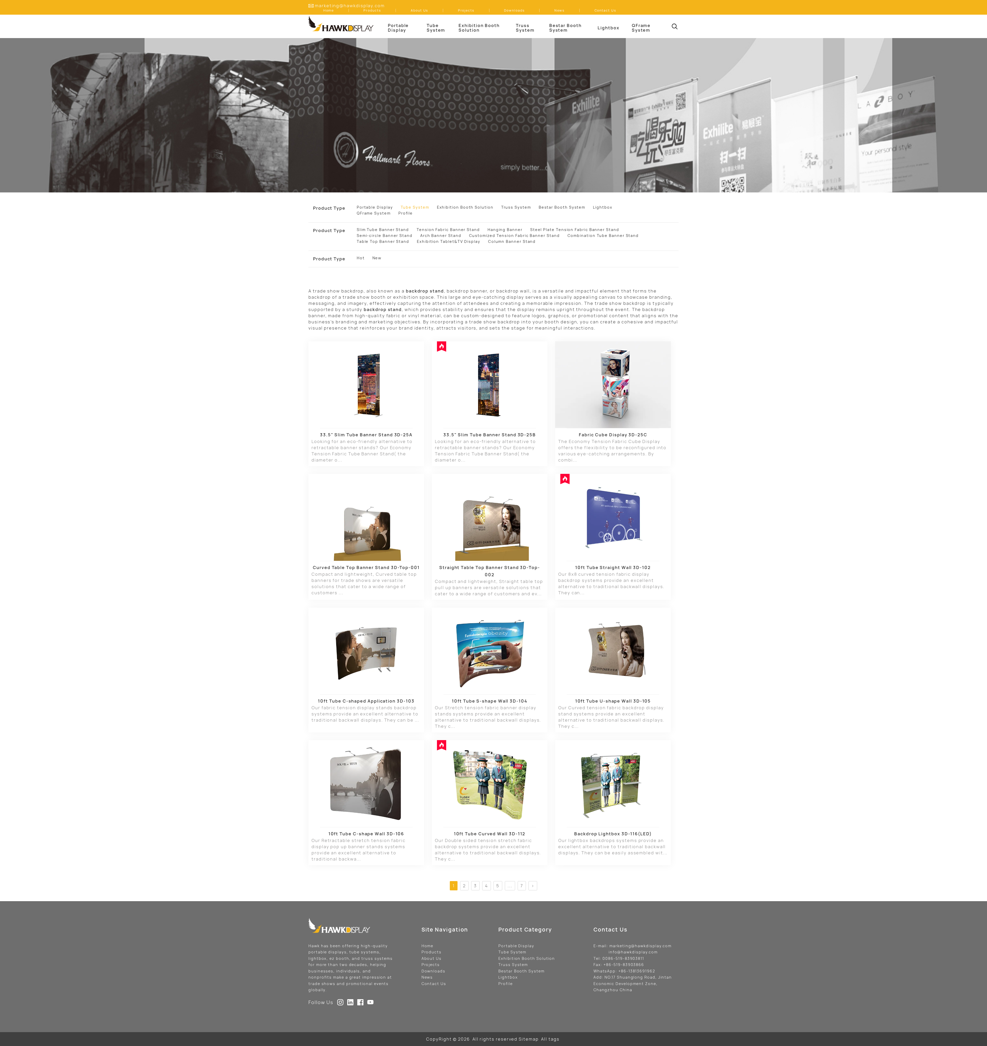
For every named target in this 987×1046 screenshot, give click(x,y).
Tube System (512, 952)
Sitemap (528, 1039)
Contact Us (434, 983)
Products (432, 952)
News (427, 977)
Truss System (513, 964)
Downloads (433, 971)
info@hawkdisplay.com (633, 952)
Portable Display (516, 945)
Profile (505, 983)
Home (428, 945)
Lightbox (508, 977)
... (510, 886)
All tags (550, 1039)
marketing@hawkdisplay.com (350, 5)
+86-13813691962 (636, 971)
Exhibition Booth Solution (526, 958)
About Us (432, 958)
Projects (431, 964)
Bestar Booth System (521, 971)
